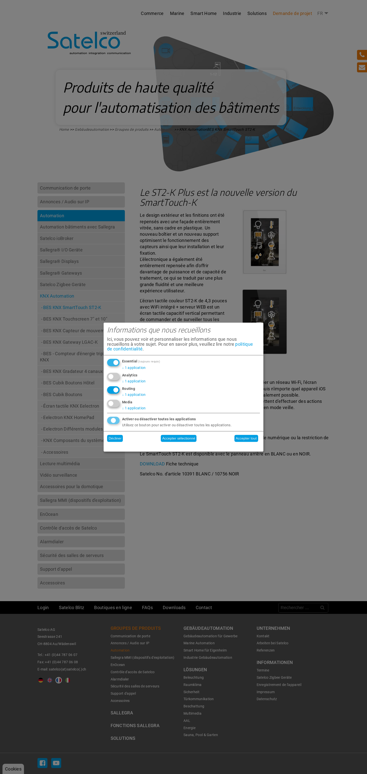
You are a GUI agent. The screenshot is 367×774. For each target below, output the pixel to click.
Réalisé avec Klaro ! (183, 446)
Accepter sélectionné (178, 439)
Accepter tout (246, 439)
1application (134, 368)
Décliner (115, 439)
